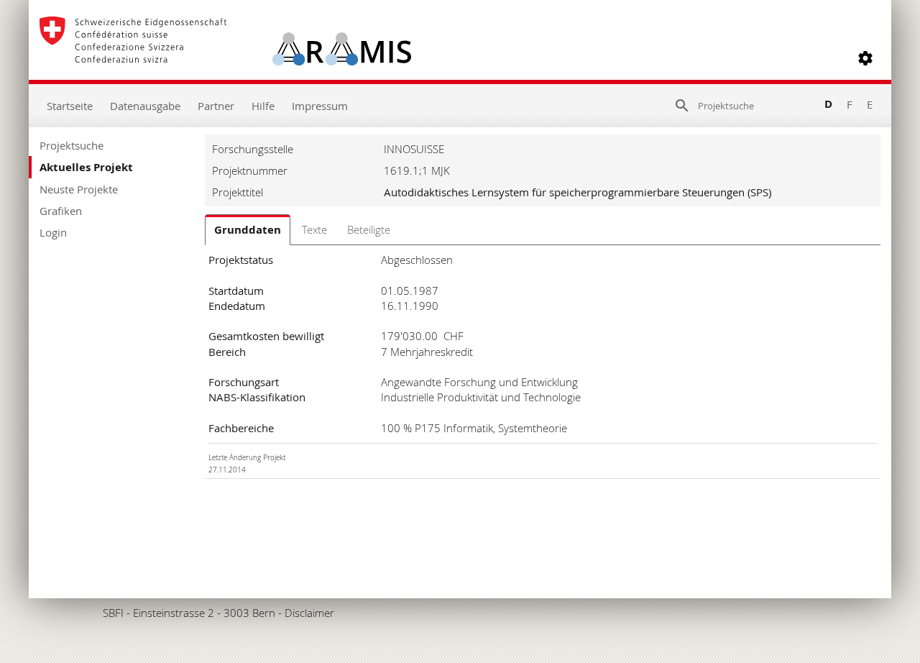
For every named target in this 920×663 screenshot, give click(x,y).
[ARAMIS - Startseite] (225, 58)
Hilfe (263, 106)
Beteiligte (368, 229)
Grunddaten (247, 229)
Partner (216, 106)
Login (53, 232)
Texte (314, 229)
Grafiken (61, 211)
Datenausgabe (145, 106)
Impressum (320, 106)
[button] (865, 58)
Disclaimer (309, 612)
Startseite (70, 106)
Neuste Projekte (79, 189)
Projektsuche (72, 145)
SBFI (113, 612)
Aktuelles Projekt (86, 167)
